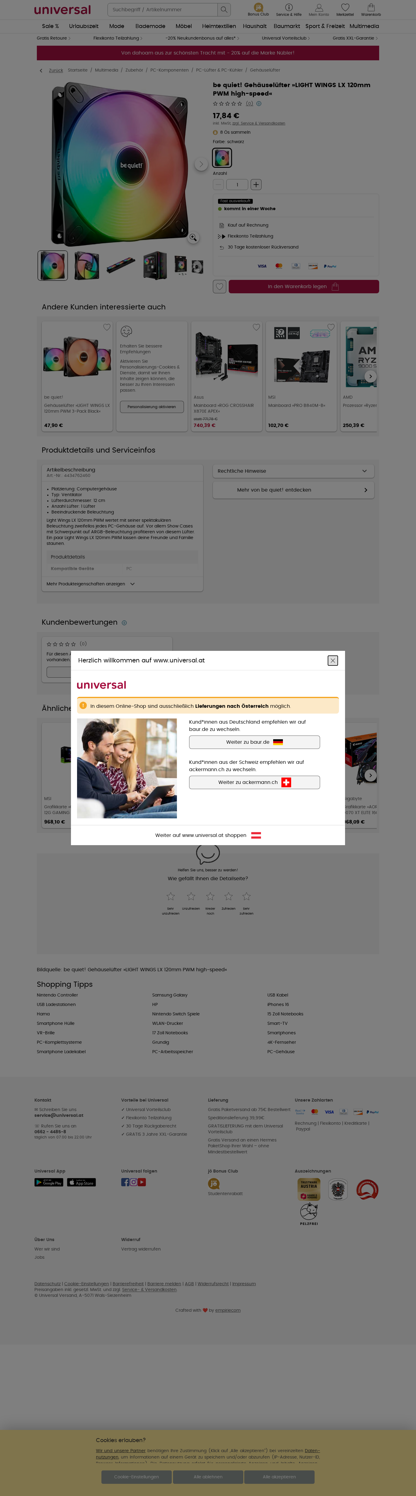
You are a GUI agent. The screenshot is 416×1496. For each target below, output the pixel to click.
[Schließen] (333, 660)
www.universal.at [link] (203, 835)
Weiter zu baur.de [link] (248, 742)
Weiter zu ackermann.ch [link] (248, 782)
